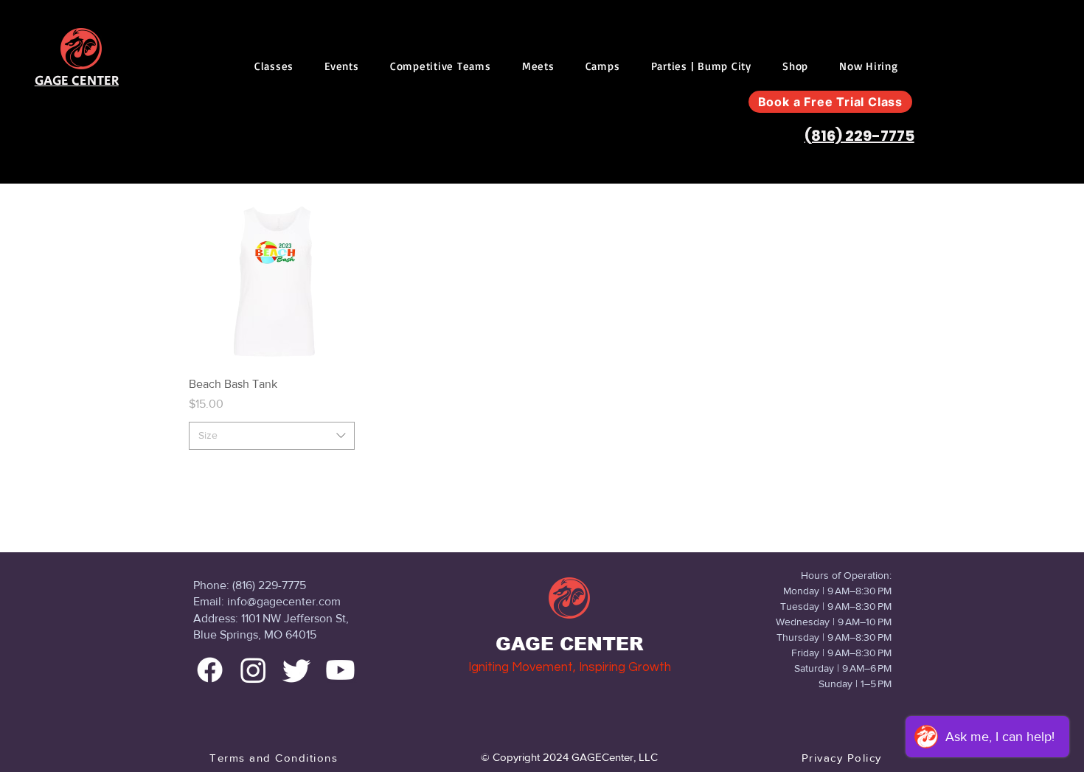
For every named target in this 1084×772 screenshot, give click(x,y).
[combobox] (272, 436)
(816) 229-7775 (859, 135)
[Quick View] (272, 281)
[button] (274, 66)
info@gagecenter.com (284, 601)
